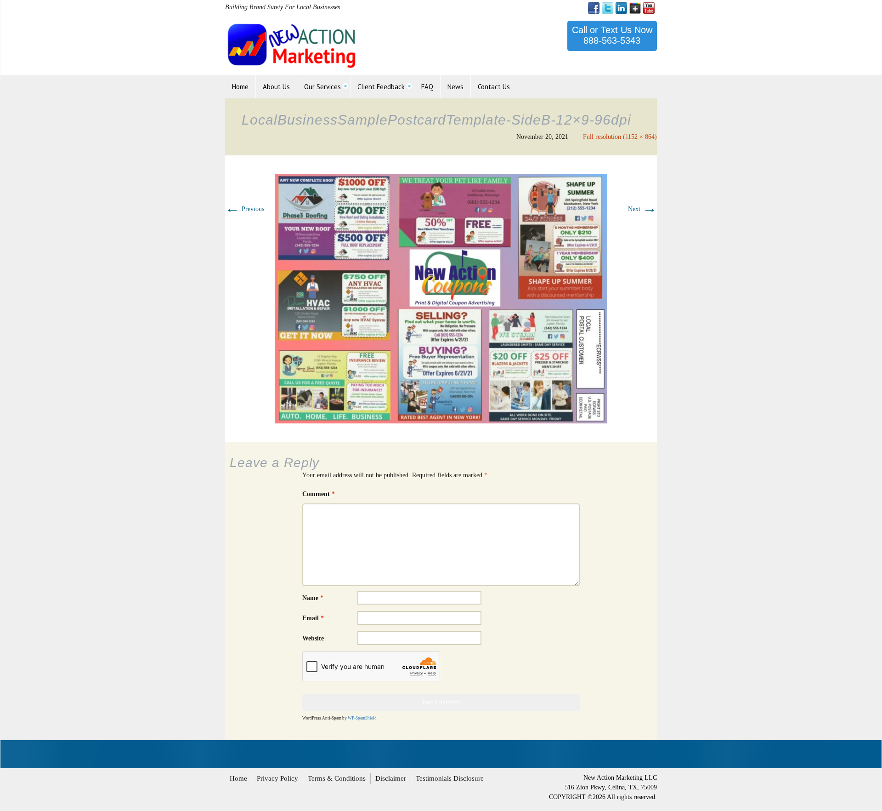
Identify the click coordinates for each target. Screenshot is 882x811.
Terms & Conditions (337, 778)
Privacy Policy (277, 778)
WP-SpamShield (362, 718)
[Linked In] (621, 8)
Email (313, 618)
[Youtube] (649, 8)
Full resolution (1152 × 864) (620, 136)
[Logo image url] (292, 44)
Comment (318, 494)
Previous (244, 209)
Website (313, 638)
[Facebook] (593, 8)
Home (238, 778)
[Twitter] (607, 8)
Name (312, 597)
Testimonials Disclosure (450, 778)
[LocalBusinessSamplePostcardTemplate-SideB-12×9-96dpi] (441, 298)
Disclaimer (390, 778)
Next (642, 209)
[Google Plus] (635, 8)
